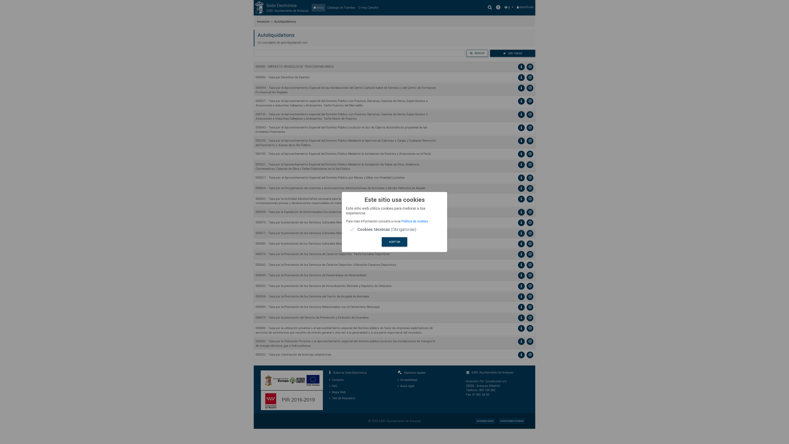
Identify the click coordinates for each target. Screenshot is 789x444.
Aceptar (394, 242)
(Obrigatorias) (386, 229)
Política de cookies (414, 221)
